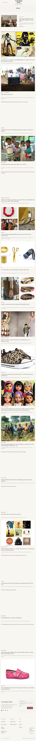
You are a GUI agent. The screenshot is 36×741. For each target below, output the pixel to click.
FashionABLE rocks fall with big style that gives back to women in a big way (17, 130)
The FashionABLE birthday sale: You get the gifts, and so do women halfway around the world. (17, 653)
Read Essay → (22, 26)
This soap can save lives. (7, 94)
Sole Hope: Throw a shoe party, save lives (11, 514)
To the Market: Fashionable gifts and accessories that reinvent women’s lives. (16, 235)
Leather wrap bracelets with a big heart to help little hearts (15, 304)
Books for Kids (4, 546)
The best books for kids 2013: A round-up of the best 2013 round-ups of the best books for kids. (17, 549)
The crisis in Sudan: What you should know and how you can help (26, 20)
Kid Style (3, 372)
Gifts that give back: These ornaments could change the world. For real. (17, 584)
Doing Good (3, 162)
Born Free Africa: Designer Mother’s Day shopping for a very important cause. (15, 340)
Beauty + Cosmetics (5, 92)
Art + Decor (3, 477)
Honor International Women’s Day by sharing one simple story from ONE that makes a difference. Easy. (17, 445)
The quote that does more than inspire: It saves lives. (14, 164)
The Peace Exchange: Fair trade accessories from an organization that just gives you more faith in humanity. (18, 200)
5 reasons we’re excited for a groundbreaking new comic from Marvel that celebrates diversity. (18, 60)
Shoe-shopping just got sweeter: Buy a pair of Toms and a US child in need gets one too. (17, 688)
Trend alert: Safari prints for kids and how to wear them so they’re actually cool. (17, 375)
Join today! (30, 707)
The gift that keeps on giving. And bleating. (11, 617)
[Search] (2, 2)
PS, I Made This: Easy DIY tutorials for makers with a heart (15, 269)
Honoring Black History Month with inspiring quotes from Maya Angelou (16, 480)
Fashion (2, 232)
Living (2, 581)
